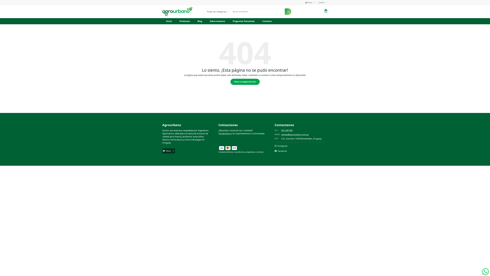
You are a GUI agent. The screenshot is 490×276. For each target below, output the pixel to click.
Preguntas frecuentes (244, 21)
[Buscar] (288, 11)
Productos (185, 21)
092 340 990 (287, 130)
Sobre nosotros (217, 21)
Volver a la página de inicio (245, 82)
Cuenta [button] (321, 2)
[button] (326, 12)
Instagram (282, 146)
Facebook (282, 151)
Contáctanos (224, 133)
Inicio (169, 21)
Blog (200, 21)
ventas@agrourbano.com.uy (295, 134)
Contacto (267, 21)
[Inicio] (177, 8)
